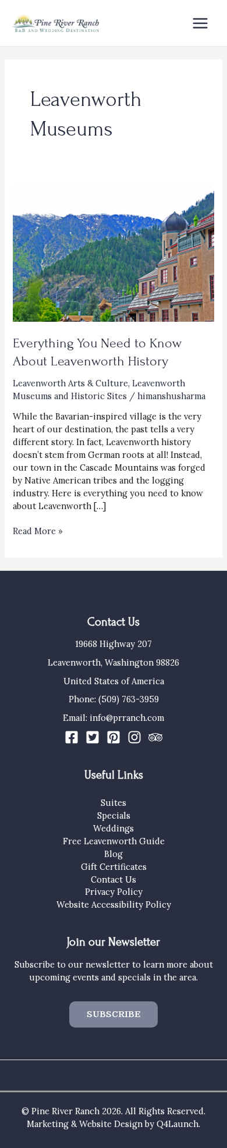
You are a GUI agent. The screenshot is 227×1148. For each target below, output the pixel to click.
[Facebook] (72, 737)
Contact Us (113, 879)
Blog (113, 853)
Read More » (38, 531)
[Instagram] (134, 737)
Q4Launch (177, 1123)
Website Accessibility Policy (113, 904)
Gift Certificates (114, 866)
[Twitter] (93, 737)
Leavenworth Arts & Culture (70, 383)
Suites (113, 802)
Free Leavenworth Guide (114, 841)
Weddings (113, 828)
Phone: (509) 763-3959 (114, 699)
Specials (113, 815)
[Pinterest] (113, 737)
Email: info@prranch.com (113, 717)
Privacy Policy (114, 891)
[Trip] (155, 737)
